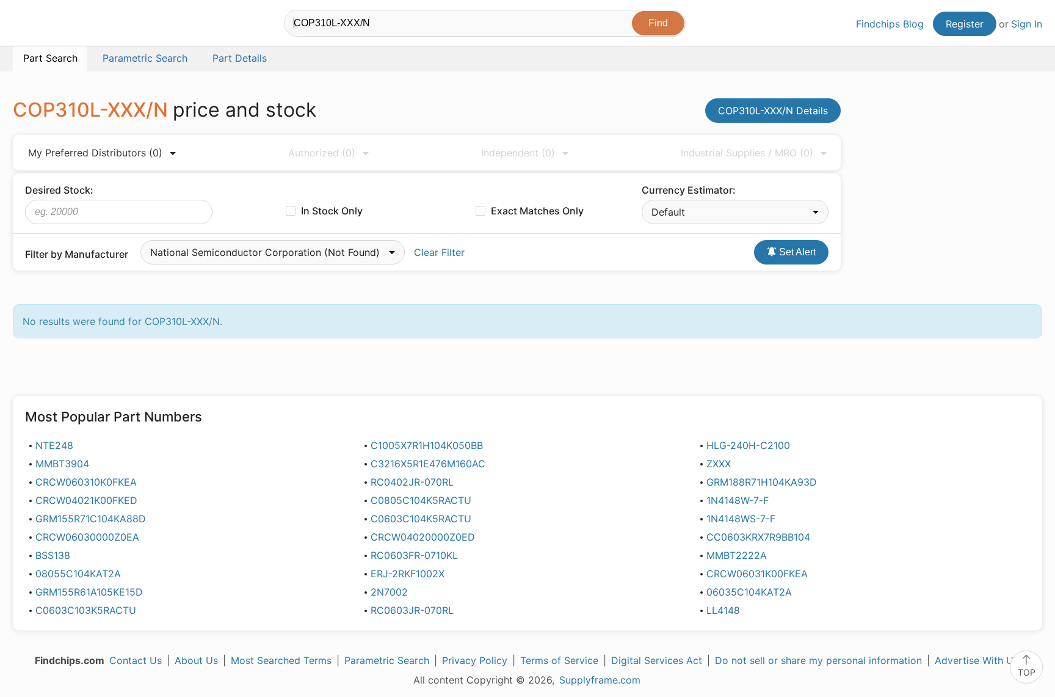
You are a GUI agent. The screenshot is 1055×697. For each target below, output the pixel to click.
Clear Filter (439, 252)
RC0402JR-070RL (412, 482)
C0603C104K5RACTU (421, 519)
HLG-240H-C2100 (748, 445)
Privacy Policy (474, 660)
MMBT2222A (736, 555)
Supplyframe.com (599, 680)
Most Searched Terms (281, 660)
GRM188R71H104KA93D (761, 482)
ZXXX (718, 464)
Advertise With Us (976, 660)
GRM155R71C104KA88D (90, 519)
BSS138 (52, 555)
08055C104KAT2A (78, 573)
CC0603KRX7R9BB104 (758, 537)
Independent (518, 153)
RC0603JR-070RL (412, 610)
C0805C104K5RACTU (421, 500)
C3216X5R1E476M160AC (428, 464)
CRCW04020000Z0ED (423, 537)
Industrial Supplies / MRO (747, 153)
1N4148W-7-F (737, 500)
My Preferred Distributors (95, 153)
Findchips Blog (890, 24)
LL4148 (723, 610)
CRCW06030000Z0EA (87, 537)
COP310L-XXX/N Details (773, 110)
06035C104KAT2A (749, 592)
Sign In (1026, 24)
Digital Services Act (656, 660)
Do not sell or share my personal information (818, 660)
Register (965, 24)
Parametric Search (386, 660)
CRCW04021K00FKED (86, 500)
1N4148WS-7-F (740, 519)
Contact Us (135, 660)
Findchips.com (52, 25)
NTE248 (54, 445)
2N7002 (389, 592)
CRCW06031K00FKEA (757, 573)
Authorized (321, 153)
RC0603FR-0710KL (414, 555)
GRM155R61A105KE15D (89, 592)
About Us (196, 660)
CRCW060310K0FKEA (86, 482)
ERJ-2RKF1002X (407, 573)
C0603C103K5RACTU (85, 610)
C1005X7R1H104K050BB (427, 445)
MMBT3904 (62, 464)
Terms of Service (559, 660)
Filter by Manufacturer (76, 254)
